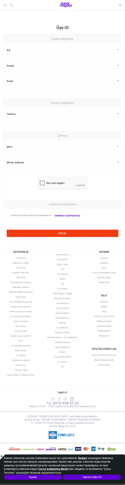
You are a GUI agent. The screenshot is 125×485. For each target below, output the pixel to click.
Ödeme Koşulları (104, 321)
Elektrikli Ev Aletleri (20, 287)
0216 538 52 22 (66, 403)
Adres (104, 268)
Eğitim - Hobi (62, 264)
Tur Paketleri (62, 274)
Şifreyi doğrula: (15, 162)
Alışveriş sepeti (104, 277)
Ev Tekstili (20, 355)
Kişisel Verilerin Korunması (104, 355)
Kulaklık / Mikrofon (21, 273)
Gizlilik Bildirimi (104, 331)
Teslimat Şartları (104, 326)
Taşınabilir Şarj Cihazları (21, 282)
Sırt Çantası (21, 326)
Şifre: (10, 146)
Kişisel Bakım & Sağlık (62, 293)
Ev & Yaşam (62, 289)
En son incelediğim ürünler (104, 273)
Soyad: (10, 65)
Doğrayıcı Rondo (62, 332)
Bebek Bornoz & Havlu (21, 307)
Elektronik (20, 258)
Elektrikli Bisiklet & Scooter (21, 292)
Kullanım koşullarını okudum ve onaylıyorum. (31, 215)
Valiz (21, 341)
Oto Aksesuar (62, 303)
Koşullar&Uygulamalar (104, 360)
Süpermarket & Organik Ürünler (21, 375)
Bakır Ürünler (21, 350)
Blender (62, 323)
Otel (62, 269)
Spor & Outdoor (62, 313)
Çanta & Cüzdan (21, 321)
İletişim (104, 306)
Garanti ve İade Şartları (104, 316)
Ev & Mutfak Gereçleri (20, 346)
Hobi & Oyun (20, 365)
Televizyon (21, 268)
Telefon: (11, 114)
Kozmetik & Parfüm (62, 298)
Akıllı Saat (20, 277)
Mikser (62, 352)
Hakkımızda (104, 282)
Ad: (9, 50)
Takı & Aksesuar (62, 318)
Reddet (82, 458)
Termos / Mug (21, 370)
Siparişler (104, 263)
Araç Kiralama (62, 255)
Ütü (62, 367)
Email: (10, 81)
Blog (104, 311)
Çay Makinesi (62, 328)
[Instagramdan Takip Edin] (65, 399)
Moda (62, 279)
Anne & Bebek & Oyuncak (21, 302)
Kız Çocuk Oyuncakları (21, 316)
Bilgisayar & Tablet (21, 263)
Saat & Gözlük (62, 308)
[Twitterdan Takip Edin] (53, 399)
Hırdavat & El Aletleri (21, 360)
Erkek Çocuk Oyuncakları (21, 312)
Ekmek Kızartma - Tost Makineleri (62, 337)
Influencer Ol (104, 336)
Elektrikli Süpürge (62, 342)
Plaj (62, 284)
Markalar (104, 302)
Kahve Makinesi (62, 347)
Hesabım (104, 258)
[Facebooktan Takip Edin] (59, 399)
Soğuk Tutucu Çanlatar (21, 336)
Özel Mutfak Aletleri (62, 357)
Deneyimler (62, 259)
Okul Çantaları (20, 331)
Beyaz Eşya (21, 297)
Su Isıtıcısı (62, 362)
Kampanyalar (104, 365)
